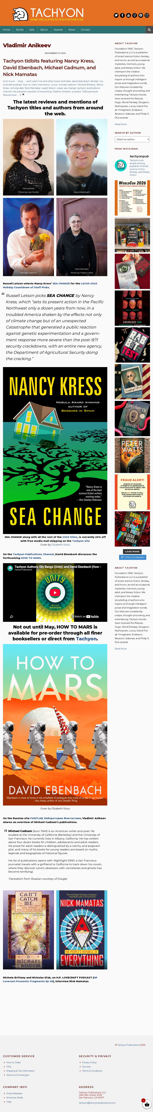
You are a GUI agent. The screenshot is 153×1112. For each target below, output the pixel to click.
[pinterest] (140, 15)
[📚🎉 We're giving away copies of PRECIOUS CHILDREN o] (132, 308)
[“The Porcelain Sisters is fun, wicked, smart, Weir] (132, 271)
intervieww (44, 84)
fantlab (94, 81)
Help (8, 1101)
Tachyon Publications (128, 1045)
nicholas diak (17, 88)
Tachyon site (81, 541)
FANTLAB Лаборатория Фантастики (55, 818)
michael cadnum (67, 84)
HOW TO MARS (31, 558)
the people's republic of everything (32, 91)
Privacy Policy (89, 1062)
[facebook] (122, 15)
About (44, 29)
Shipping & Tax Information (20, 1071)
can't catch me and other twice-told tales (48, 81)
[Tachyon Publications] (48, 23)
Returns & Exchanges (17, 1075)
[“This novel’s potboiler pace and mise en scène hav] (132, 529)
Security (86, 1066)
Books (19, 29)
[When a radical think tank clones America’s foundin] (132, 381)
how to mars (30, 84)
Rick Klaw (9, 81)
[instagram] (146, 15)
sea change (70, 88)
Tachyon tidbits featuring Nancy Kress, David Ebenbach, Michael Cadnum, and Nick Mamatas (49, 67)
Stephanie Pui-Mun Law (33, 966)
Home (6, 29)
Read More (121, 124)
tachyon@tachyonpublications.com (97, 1103)
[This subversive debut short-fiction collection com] (132, 345)
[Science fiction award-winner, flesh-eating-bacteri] (132, 455)
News (71, 29)
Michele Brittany (86, 84)
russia (60, 88)
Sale (31, 29)
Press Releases (14, 1093)
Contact (85, 29)
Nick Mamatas (32, 88)
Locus (54, 84)
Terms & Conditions (92, 1071)
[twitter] (116, 15)
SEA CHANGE (61, 283)
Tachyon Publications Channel (33, 554)
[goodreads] (134, 15)
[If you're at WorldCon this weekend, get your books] (132, 198)
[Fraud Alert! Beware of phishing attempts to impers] (132, 492)
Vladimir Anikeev (62, 91)
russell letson (48, 88)
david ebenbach (80, 81)
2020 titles (69, 537)
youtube (76, 91)
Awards (58, 29)
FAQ (8, 1066)
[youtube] (128, 15)
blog (20, 81)
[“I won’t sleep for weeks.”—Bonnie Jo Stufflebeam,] (132, 418)
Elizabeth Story (61, 544)
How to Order (13, 1062)
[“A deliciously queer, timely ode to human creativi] (132, 234)
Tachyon (86, 639)
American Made (14, 1097)
